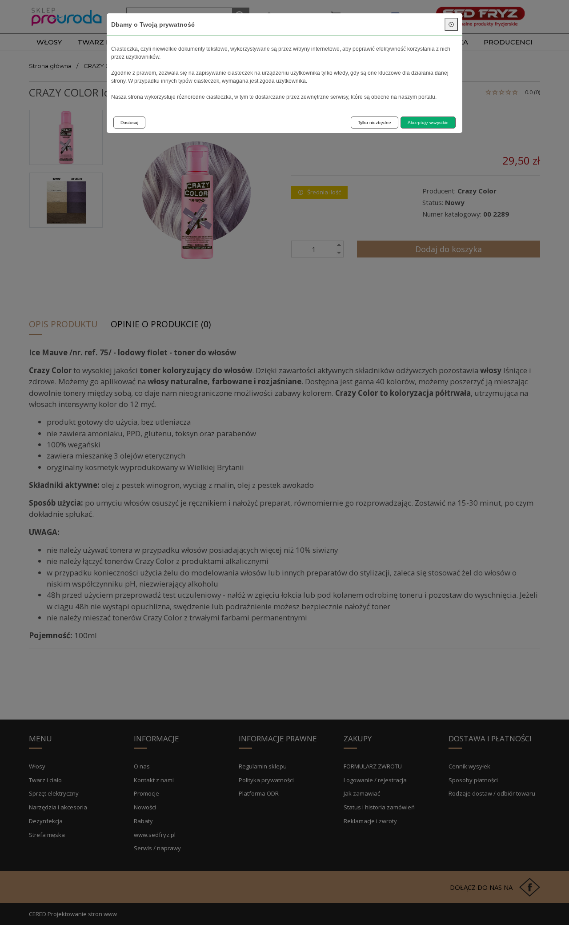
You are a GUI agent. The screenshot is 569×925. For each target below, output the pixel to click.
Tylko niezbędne (374, 122)
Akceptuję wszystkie (428, 122)
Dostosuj (129, 122)
